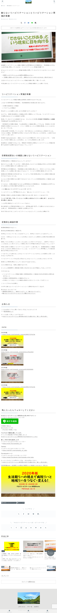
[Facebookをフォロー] (16, 527)
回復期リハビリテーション (9, 502)
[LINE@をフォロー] (35, 527)
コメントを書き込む (28, 582)
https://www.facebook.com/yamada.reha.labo (18, 457)
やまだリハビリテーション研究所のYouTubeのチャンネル (19, 436)
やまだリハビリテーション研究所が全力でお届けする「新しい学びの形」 (25, 316)
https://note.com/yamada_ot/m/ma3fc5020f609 (17, 369)
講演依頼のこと (9, 311)
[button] (35, 23)
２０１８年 (21, 502)
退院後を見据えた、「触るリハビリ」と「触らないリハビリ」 (22, 291)
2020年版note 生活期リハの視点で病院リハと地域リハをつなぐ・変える (24, 465)
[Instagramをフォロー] (21, 527)
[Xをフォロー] (11, 527)
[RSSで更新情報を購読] (45, 527)
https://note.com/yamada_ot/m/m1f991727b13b (19, 334)
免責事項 (36, 606)
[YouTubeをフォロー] (26, 527)
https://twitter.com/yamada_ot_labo (15, 450)
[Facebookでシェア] (25, 23)
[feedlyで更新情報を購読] (40, 527)
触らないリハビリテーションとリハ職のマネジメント (19, 293)
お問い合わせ (21, 606)
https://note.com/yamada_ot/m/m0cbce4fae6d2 (17, 352)
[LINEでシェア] (32, 23)
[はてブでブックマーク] (28, 23)
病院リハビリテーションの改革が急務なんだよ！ (18, 75)
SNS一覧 (29, 606)
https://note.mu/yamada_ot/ (12, 443)
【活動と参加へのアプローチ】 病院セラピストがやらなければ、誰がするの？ (28, 77)
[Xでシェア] (21, 23)
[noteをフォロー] (30, 527)
